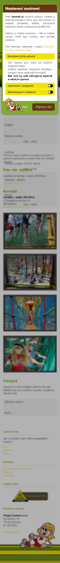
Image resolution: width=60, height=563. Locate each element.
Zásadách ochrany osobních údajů (30, 48)
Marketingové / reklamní (22, 92)
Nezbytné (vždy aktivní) (21, 56)
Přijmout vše (43, 107)
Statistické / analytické (21, 85)
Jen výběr (21, 107)
